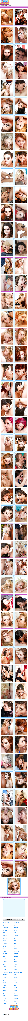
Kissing (15, 964)
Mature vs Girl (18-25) (18, 972)
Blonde (4, 933)
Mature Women (6, 974)
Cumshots (16, 941)
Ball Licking (5, 927)
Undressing (5, 1001)
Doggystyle (16, 943)
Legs (15, 967)
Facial (4, 948)
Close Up (5, 938)
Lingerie (15, 969)
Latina (15, 966)
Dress (15, 945)
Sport (4, 995)
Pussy (4, 984)
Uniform (15, 1001)
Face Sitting (5, 946)
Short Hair (5, 988)
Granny (4, 958)
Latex (4, 967)
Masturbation (16, 971)
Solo (4, 993)
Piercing (15, 979)
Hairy (15, 958)
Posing (15, 982)
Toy (14, 1000)
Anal (4, 924)
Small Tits (16, 992)
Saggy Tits (5, 987)
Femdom (15, 948)
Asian (15, 924)
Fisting (4, 951)
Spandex (15, 993)
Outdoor (4, 977)
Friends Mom (16, 951)
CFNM (4, 937)
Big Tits (15, 930)
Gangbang (5, 953)
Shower (15, 990)
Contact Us (6, 1014)
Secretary (16, 987)
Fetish (4, 950)
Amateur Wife (16, 922)
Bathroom (16, 927)
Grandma (16, 956)
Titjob (4, 1000)
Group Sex (16, 954)
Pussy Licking (16, 984)
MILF (15, 974)
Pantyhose (5, 979)
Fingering (16, 950)
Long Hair (5, 971)
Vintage (15, 1003)
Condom (15, 938)
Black (15, 932)
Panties (15, 977)
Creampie (5, 941)
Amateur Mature (6, 922)
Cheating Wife (16, 937)
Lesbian (4, 969)
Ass (4, 925)
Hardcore (16, 959)
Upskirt (4, 1003)
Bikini (4, 932)
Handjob (4, 959)
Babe (15, 925)
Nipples (15, 975)
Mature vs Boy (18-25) (7, 972)
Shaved (15, 988)
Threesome (16, 998)
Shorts (4, 990)
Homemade (16, 961)
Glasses (4, 954)
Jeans (4, 964)
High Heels (5, 961)
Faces (15, 946)
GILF (4, 956)
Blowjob (15, 933)
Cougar (15, 940)
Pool (15, 980)
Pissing (4, 980)
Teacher (4, 998)
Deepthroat (5, 943)
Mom (4, 975)
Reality (4, 985)
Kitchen (4, 966)
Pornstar (5, 982)
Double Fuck (5, 945)
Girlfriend (16, 953)
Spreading (16, 995)
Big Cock (5, 930)
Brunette (5, 935)
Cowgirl (4, 940)
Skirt (4, 992)
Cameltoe (16, 935)
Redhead (15, 985)
